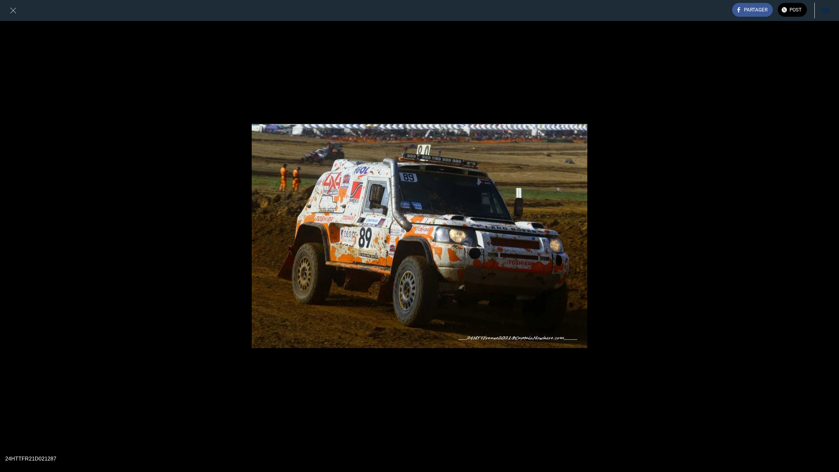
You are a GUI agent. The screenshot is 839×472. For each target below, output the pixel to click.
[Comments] (826, 10)
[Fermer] (13, 10)
